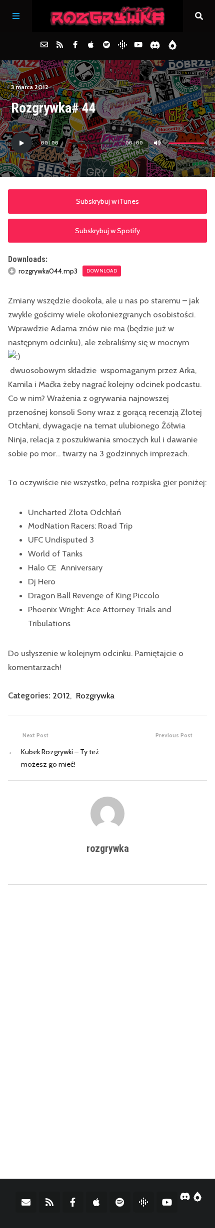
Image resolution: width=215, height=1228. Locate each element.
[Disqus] (107, 1023)
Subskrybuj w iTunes (107, 201)
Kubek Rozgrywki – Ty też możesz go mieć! (60, 758)
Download (101, 271)
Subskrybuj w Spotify (107, 230)
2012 (61, 695)
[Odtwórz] (21, 143)
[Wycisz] (157, 143)
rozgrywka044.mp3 (48, 271)
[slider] (186, 143)
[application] (107, 143)
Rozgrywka (95, 695)
